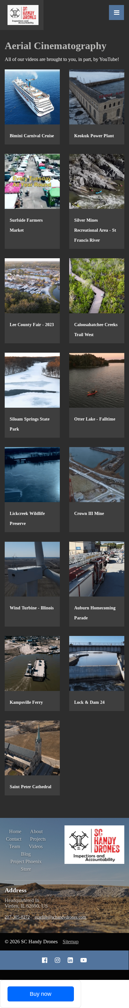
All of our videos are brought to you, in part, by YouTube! (62, 59)
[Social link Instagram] (57, 960)
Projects (38, 839)
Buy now (40, 994)
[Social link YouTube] (83, 960)
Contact (13, 839)
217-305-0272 (17, 917)
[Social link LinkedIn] (70, 960)
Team (14, 846)
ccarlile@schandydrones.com (60, 917)
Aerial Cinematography (55, 45)
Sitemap (71, 941)
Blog (26, 854)
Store (26, 869)
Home (15, 831)
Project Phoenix (26, 861)
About (36, 831)
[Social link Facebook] (44, 960)
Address (16, 890)
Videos (36, 846)
